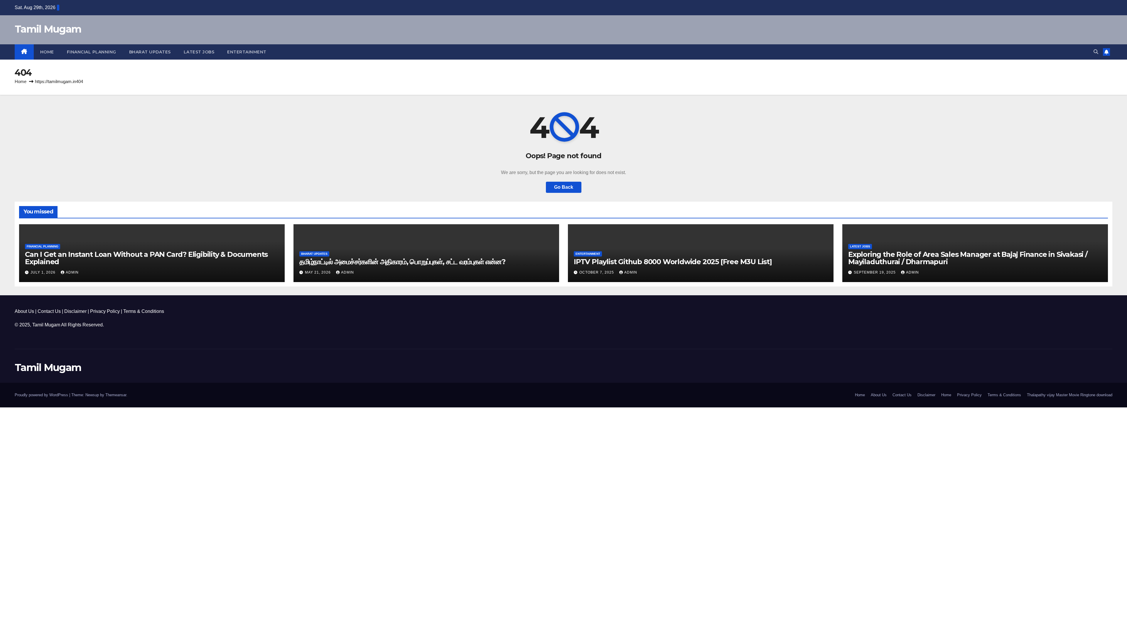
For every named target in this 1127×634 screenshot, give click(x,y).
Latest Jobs (199, 52)
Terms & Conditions (143, 311)
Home (47, 52)
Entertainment (246, 52)
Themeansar (115, 395)
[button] (1096, 51)
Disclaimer (75, 311)
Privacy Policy (105, 311)
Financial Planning (91, 52)
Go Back (563, 187)
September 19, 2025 (875, 272)
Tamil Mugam (48, 29)
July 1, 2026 (44, 272)
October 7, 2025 (597, 272)
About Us (24, 311)
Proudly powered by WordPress (42, 395)
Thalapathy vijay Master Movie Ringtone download (1069, 395)
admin (72, 272)
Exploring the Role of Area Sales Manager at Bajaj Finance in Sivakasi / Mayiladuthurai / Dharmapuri (967, 258)
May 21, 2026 (318, 272)
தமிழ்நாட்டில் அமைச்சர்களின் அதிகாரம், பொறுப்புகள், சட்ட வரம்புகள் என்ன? (402, 261)
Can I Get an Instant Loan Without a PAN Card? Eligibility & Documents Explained (146, 258)
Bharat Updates (150, 52)
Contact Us (49, 311)
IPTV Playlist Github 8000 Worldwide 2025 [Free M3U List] (673, 261)
